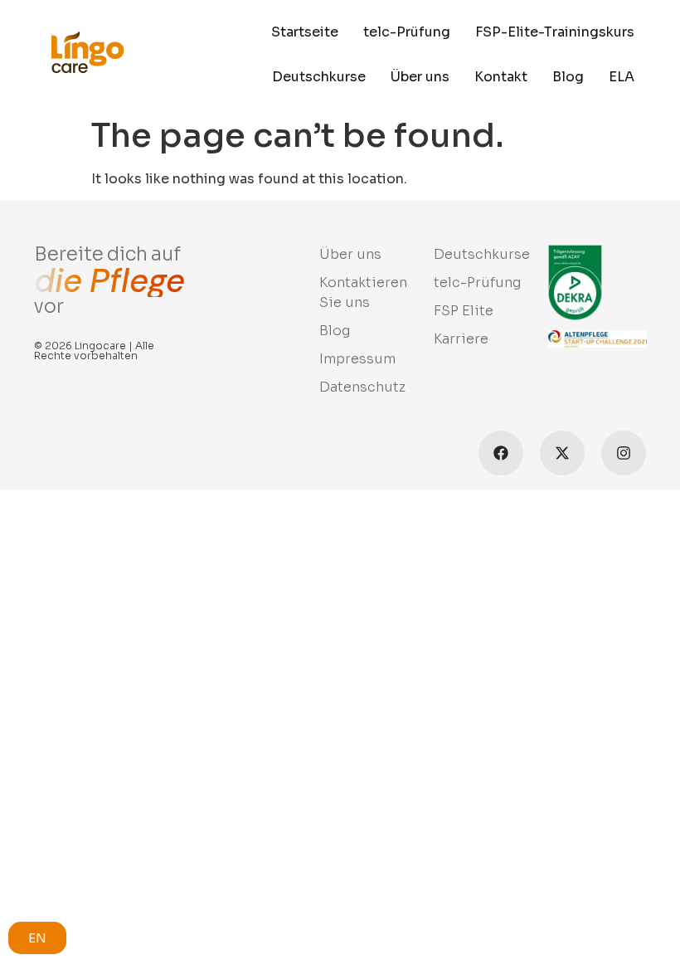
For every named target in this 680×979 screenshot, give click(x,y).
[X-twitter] (562, 453)
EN (37, 938)
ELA (621, 76)
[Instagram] (623, 453)
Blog (568, 76)
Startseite (304, 32)
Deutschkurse (319, 76)
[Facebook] (500, 453)
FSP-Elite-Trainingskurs (554, 32)
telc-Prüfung (406, 32)
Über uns (420, 76)
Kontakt (500, 76)
